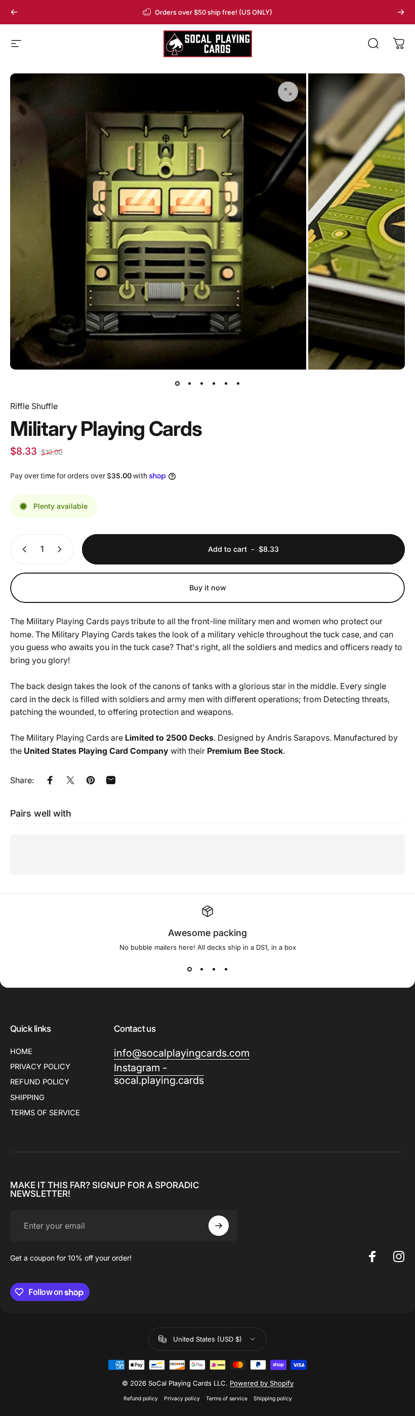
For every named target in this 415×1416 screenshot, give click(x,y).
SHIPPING (27, 1097)
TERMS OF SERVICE (45, 1112)
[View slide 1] (189, 969)
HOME (21, 1051)
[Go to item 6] (238, 384)
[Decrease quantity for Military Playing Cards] (22, 549)
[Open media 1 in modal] (288, 92)
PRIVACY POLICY (40, 1066)
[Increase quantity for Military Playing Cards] (61, 549)
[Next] (401, 12)
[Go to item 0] (177, 384)
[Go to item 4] (214, 384)
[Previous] (14, 12)
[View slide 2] (201, 969)
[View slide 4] (226, 969)
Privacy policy (182, 1398)
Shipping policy (273, 1398)
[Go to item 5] (226, 384)
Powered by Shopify (262, 1383)
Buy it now (207, 587)
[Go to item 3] (201, 384)
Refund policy (140, 1398)
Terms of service (226, 1398)
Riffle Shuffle (34, 406)
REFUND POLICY (39, 1081)
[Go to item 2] (189, 384)
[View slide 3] (214, 969)
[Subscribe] (219, 1226)
